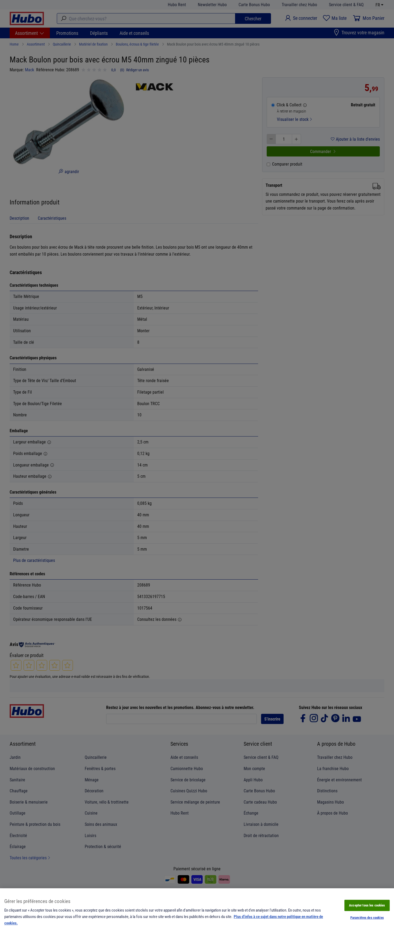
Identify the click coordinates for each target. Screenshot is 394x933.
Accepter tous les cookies (367, 905)
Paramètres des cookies (367, 917)
